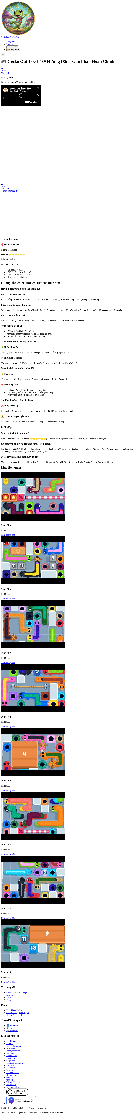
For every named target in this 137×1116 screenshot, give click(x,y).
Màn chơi (10, 44)
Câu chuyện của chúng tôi (17, 992)
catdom (9, 1077)
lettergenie (10, 1048)
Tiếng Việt (13, 50)
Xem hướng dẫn (8, 535)
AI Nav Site (11, 1055)
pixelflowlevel (12, 1065)
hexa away (11, 1070)
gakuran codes (12, 1087)
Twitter (11, 1028)
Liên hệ (9, 995)
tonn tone (10, 1080)
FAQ (8, 997)
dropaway (10, 1060)
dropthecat (10, 1058)
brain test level (12, 1072)
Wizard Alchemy (13, 1082)
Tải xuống (12, 47)
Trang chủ (10, 42)
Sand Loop (11, 1041)
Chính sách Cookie (14, 1015)
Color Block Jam (13, 1046)
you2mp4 (10, 1053)
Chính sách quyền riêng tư (17, 1012)
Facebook (12, 1025)
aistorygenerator (13, 1051)
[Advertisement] (68, 212)
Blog (8, 1000)
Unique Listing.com (14, 1063)
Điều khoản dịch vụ (14, 1010)
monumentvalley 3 (14, 1068)
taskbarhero (11, 1084)
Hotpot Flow (11, 1075)
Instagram (12, 1030)
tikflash (9, 1043)
